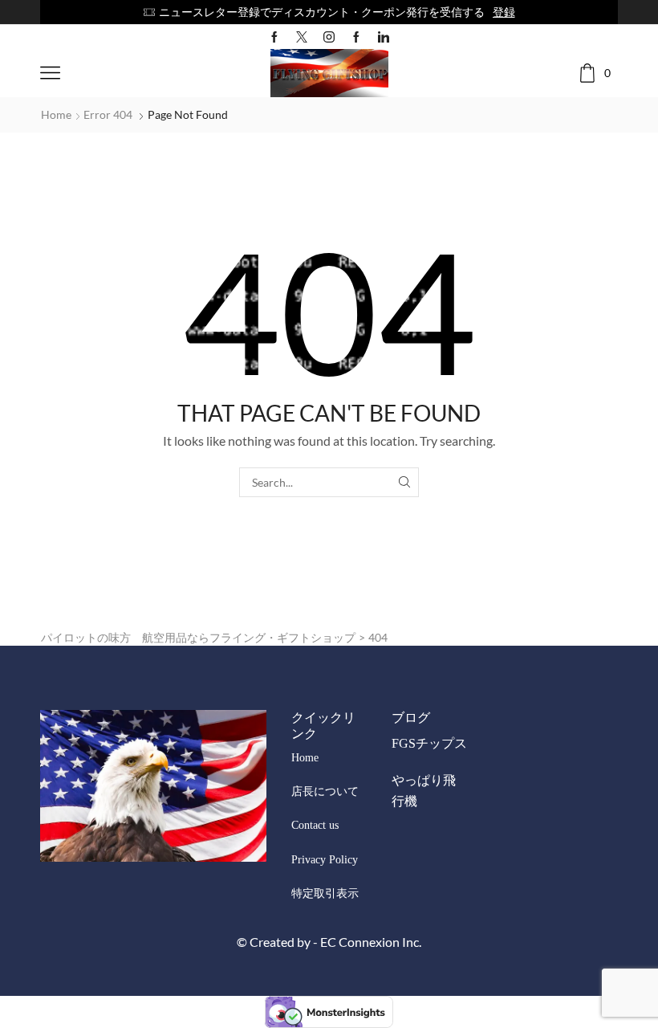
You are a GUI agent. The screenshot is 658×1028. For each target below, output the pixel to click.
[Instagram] (329, 37)
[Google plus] (356, 37)
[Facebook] (274, 37)
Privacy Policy (324, 860)
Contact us (315, 825)
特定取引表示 (325, 893)
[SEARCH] (404, 482)
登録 (504, 11)
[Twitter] (301, 37)
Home (56, 114)
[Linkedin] (383, 37)
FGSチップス (429, 743)
